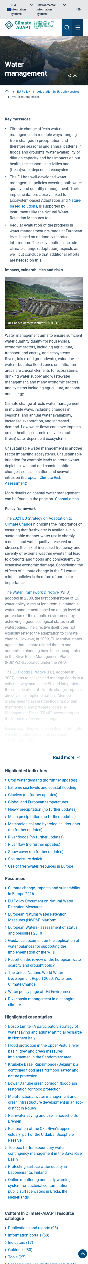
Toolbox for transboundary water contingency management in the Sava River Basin (45, 1153)
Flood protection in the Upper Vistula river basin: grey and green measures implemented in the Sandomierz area (43, 1051)
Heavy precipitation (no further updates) (42, 809)
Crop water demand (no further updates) (42, 780)
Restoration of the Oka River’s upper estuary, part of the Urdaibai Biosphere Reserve (41, 1134)
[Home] (7, 92)
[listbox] (20, 9)
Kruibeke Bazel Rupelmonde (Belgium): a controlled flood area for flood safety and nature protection (43, 1070)
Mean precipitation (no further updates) (42, 816)
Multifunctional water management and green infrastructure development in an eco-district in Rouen (45, 1102)
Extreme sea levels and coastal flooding (42, 787)
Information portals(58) (28, 1235)
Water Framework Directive (35, 592)
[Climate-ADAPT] (31, 25)
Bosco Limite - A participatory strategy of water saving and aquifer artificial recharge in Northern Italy (45, 1032)
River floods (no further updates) (36, 837)
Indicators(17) (20, 1242)
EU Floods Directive (29, 672)
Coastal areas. (67, 499)
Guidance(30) (20, 1249)
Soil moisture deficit (25, 859)
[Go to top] (82, 1253)
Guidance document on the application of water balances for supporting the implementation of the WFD (43, 946)
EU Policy (23, 91)
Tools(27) (17, 1257)
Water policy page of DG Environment (40, 991)
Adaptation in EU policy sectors (58, 91)
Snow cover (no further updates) (36, 851)
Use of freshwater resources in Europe (40, 866)
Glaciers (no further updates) (32, 794)
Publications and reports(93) (33, 1228)
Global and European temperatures (38, 802)
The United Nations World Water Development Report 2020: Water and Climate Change (40, 978)
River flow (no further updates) (34, 844)
